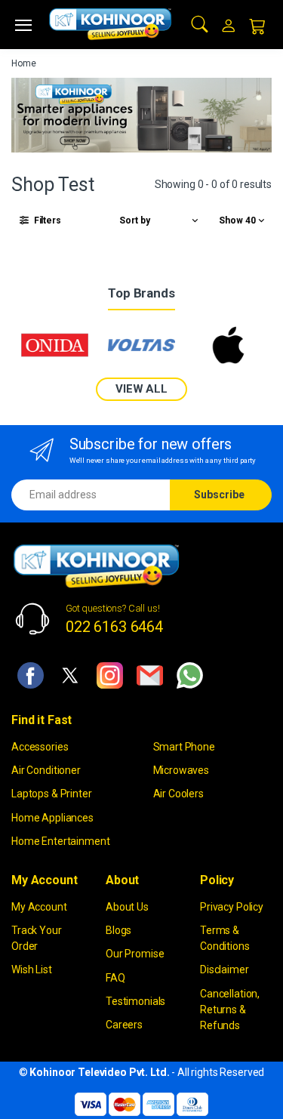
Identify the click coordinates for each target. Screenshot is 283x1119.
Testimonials (135, 1001)
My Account (39, 907)
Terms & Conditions (225, 938)
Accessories (39, 747)
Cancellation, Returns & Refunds (230, 1009)
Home (23, 63)
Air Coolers (178, 794)
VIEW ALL (141, 389)
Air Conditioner (46, 770)
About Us (127, 907)
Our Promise (135, 954)
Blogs (118, 930)
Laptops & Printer (51, 794)
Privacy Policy (231, 907)
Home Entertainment (60, 841)
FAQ (115, 978)
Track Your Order (36, 938)
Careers (124, 1025)
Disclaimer (224, 969)
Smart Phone (184, 747)
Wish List (31, 969)
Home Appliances (52, 818)
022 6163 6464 (114, 627)
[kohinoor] (110, 24)
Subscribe (219, 495)
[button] (200, 23)
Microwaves (181, 770)
